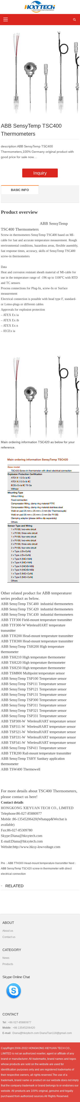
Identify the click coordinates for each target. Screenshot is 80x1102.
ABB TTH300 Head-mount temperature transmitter (38, 863)
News (5, 957)
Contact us (8, 937)
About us (7, 930)
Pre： (4, 863)
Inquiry (40, 173)
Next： (73, 863)
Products (7, 964)
